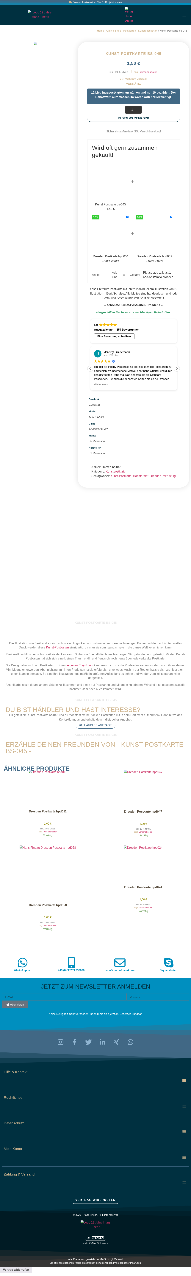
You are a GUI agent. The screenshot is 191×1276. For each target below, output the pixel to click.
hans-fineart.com (132, 1262)
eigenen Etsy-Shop (80, 665)
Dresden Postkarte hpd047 (143, 811)
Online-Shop (113, 30)
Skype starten (168, 970)
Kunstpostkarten (147, 30)
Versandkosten (148, 71)
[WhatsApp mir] (22, 962)
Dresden (155, 476)
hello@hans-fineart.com (120, 970)
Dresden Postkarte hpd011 (48, 811)
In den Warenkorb (133, 118)
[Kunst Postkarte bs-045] (35, 43)
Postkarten (129, 30)
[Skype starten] (168, 962)
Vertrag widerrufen (16, 1269)
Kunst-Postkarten (57, 647)
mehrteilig (169, 476)
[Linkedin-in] (102, 1042)
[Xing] (116, 1042)
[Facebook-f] (74, 1042)
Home (100, 30)
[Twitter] (88, 1042)
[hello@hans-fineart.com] (120, 962)
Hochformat (140, 476)
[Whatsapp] (130, 1042)
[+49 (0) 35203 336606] (71, 962)
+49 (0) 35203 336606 (71, 970)
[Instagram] (60, 1042)
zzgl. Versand (115, 1259)
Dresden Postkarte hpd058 (48, 905)
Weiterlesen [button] (101, 384)
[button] (184, 15)
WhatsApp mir (23, 970)
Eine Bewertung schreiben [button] (114, 336)
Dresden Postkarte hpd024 (143, 887)
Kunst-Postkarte (120, 476)
